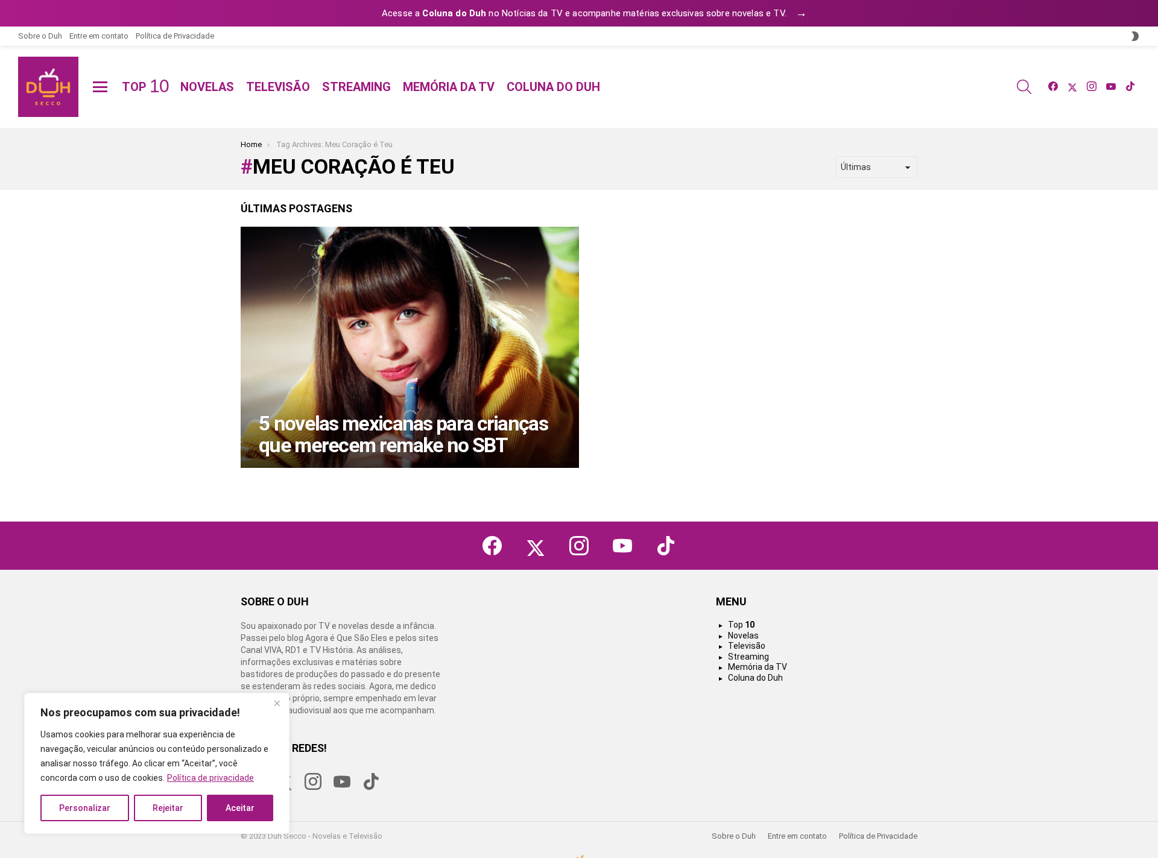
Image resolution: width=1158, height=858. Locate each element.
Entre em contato (98, 35)
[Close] (277, 703)
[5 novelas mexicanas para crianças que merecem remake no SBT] (410, 347)
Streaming (356, 87)
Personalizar (84, 808)
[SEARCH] (1024, 87)
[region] (157, 763)
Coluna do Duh (553, 87)
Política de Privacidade (175, 35)
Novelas (207, 87)
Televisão (278, 87)
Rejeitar (168, 808)
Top (145, 87)
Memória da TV (449, 87)
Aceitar (240, 808)
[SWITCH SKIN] (1135, 36)
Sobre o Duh (40, 35)
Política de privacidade (210, 778)
